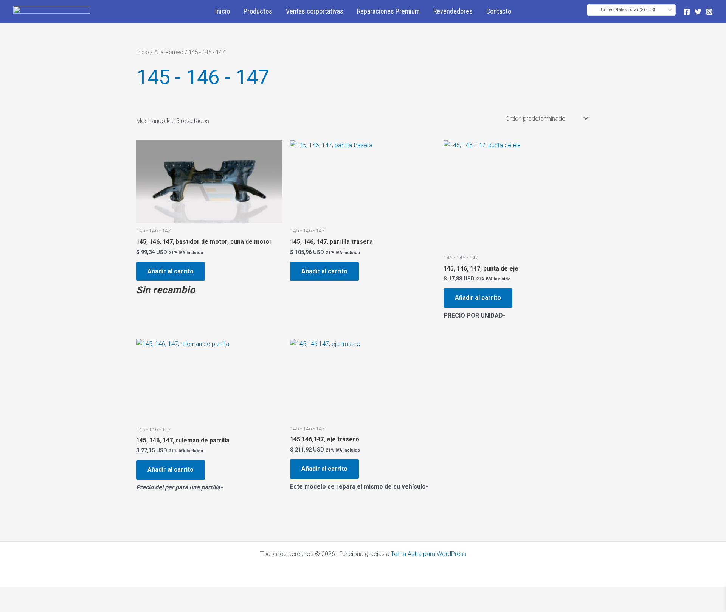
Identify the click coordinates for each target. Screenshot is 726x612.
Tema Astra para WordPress (428, 553)
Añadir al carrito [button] (170, 271)
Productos (258, 11)
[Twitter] (698, 11)
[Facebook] (686, 11)
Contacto (498, 11)
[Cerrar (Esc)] (84, 594)
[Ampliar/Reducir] (11, 594)
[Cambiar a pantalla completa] (35, 594)
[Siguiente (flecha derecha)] (35, 606)
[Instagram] (709, 11)
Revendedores (453, 11)
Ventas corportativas (314, 11)
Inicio (222, 11)
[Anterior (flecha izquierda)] (11, 606)
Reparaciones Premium (388, 11)
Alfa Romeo (168, 52)
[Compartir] (59, 594)
